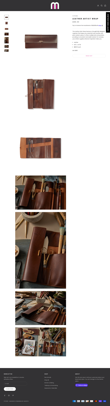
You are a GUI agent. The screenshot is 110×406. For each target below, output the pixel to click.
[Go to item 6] (6, 46)
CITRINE (75, 16)
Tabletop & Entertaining (51, 385)
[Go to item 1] (6, 17)
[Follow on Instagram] (9, 395)
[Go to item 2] (6, 23)
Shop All (46, 380)
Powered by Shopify (22, 401)
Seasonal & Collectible (50, 388)
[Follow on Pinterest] (13, 395)
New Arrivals (47, 377)
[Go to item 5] (6, 40)
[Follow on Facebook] (4, 395)
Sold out (89, 56)
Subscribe (9, 389)
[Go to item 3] (6, 29)
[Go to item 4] (6, 34)
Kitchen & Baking (49, 383)
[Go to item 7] (6, 50)
